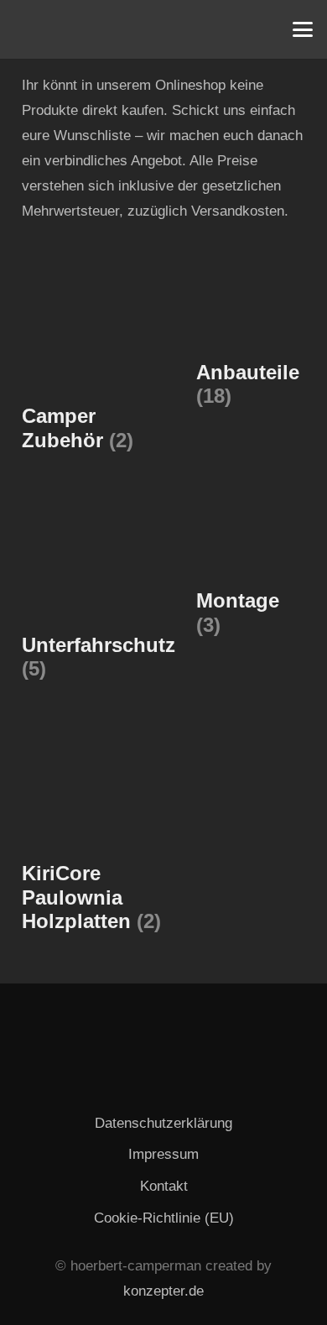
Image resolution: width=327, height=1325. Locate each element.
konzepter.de (163, 1291)
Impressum (163, 1154)
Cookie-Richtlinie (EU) (164, 1218)
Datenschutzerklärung (163, 1123)
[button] (302, 29)
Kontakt (164, 1186)
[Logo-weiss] (33, 29)
